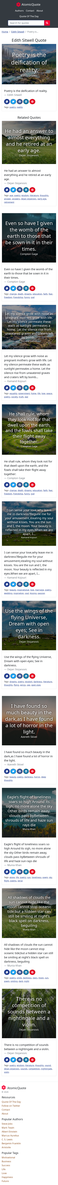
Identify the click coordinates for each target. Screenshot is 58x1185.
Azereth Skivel (15, 764)
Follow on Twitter (11, 1105)
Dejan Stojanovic (17, 183)
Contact (30, 10)
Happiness (7, 1177)
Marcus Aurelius (10, 1135)
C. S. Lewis (7, 1139)
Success (6, 1165)
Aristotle (6, 1147)
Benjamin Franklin (11, 1143)
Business (6, 1161)
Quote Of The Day (29, 16)
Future (5, 1181)
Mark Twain (8, 1127)
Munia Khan (14, 865)
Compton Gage (16, 281)
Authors (19, 10)
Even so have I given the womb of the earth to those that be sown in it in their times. (28, 273)
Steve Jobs (7, 1123)
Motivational (8, 1157)
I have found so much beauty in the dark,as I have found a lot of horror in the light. (28, 756)
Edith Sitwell (17, 31)
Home (5, 31)
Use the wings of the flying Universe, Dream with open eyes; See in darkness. (28, 661)
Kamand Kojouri (16, 381)
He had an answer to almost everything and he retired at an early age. (27, 175)
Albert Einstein (9, 1131)
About (39, 10)
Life (3, 1169)
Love (4, 1173)
